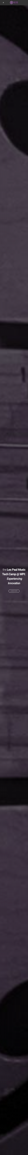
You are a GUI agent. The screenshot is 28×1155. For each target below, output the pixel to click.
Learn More (14, 591)
